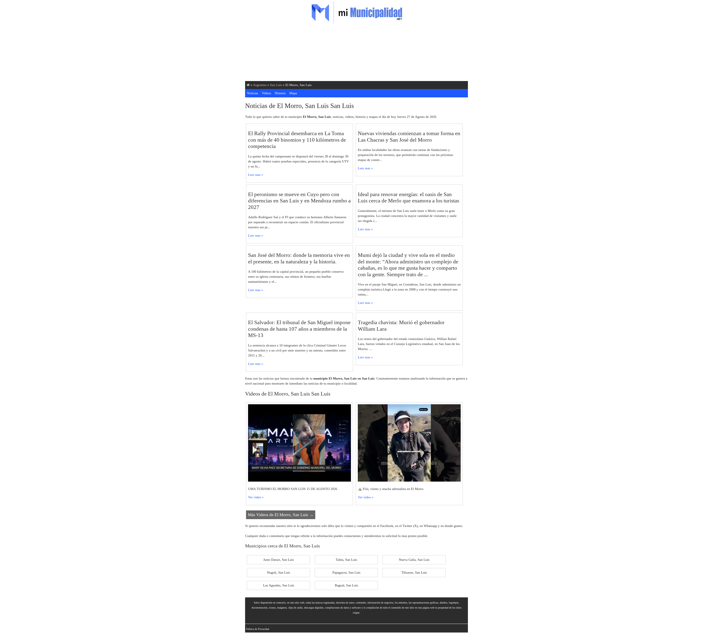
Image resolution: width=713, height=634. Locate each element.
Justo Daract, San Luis (278, 560)
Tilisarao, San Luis (414, 572)
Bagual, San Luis (346, 585)
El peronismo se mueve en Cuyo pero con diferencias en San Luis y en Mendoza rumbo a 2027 (299, 200)
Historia (280, 93)
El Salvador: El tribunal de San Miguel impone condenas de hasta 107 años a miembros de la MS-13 (299, 328)
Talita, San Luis (346, 560)
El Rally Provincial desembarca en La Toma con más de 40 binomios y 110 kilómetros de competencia (297, 139)
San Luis (276, 85)
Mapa (293, 93)
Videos (266, 93)
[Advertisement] (356, 53)
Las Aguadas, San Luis (278, 585)
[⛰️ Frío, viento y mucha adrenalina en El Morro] (409, 480)
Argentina (259, 85)
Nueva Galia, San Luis (414, 560)
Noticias (252, 93)
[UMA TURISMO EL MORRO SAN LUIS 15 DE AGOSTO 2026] (299, 480)
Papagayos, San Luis (346, 572)
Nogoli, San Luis (278, 572)
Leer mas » (255, 175)
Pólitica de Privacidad (257, 628)
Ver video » (256, 497)
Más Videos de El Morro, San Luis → (280, 514)
